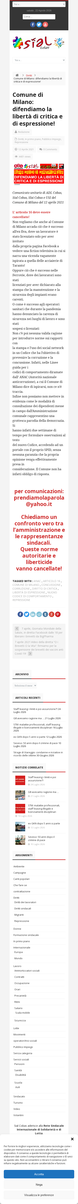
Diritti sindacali (22, 908)
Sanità (18, 1070)
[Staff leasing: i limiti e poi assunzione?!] (20, 780)
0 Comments (50, 149)
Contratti (19, 977)
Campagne (19, 872)
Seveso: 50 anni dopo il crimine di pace (35, 743)
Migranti (19, 914)
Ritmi (17, 1002)
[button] (72, 1139)
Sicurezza (20, 1020)
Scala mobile (22, 1012)
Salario (18, 1008)
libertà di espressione (28, 592)
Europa (18, 952)
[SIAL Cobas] (39, 42)
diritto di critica (44, 588)
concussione (50, 585)
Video (16, 1109)
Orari (17, 989)
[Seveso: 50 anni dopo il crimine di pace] (20, 840)
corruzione (21, 588)
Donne (17, 928)
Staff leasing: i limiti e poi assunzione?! (35, 709)
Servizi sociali (21, 1059)
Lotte (16, 1028)
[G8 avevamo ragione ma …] (20, 795)
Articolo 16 (51, 581)
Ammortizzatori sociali (27, 970)
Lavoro (17, 966)
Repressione (21, 142)
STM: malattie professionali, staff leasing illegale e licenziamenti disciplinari (36, 726)
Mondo (18, 958)
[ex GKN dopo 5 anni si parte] (20, 826)
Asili (17, 1087)
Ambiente (18, 866)
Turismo (18, 1102)
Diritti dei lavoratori (25, 902)
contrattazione (21, 891)
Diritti (29, 75)
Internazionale (21, 947)
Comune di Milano (25, 585)
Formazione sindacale (26, 935)
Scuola (18, 1082)
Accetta (39, 1174)
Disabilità (20, 1074)
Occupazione (22, 983)
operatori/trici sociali (25, 1040)
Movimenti (19, 1034)
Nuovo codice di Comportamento (34, 594)
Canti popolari (21, 879)
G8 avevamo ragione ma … (28, 718)
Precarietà (20, 995)
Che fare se (20, 885)
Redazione (24, 132)
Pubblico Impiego (51, 139)
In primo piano (33, 139)
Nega (39, 1184)
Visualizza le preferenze (39, 1195)
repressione (21, 600)
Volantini (18, 1115)
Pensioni (19, 1064)
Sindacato (19, 1096)
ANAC (37, 581)
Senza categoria (22, 1053)
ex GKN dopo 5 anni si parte (29, 737)
